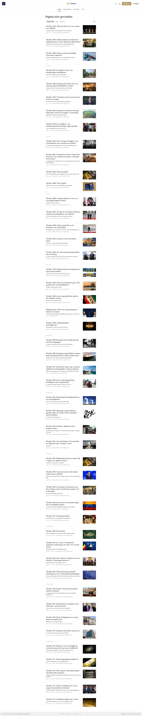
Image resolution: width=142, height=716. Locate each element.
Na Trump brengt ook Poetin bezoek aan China (59, 216)
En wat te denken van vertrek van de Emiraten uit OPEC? (62, 256)
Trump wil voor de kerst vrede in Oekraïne (58, 608)
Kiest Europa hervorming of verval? (56, 562)
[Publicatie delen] (119, 3)
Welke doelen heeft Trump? (53, 300)
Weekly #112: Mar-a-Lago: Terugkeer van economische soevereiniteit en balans (62, 142)
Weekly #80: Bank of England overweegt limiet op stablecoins (62, 618)
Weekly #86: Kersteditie (55, 531)
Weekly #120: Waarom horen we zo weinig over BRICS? (62, 27)
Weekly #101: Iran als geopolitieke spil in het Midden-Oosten (62, 297)
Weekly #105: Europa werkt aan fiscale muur (61, 240)
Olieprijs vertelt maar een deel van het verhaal (59, 88)
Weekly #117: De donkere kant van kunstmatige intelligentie (59, 71)
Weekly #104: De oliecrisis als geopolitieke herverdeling (63, 253)
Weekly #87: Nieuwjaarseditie (58, 516)
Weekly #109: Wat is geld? (56, 183)
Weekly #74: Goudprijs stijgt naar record (62, 699)
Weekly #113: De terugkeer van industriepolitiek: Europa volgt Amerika (61, 125)
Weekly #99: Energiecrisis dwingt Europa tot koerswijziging (62, 341)
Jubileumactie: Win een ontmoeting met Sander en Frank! (61, 311)
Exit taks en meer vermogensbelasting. (57, 243)
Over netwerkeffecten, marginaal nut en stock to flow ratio (62, 174)
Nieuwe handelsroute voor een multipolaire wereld (60, 57)
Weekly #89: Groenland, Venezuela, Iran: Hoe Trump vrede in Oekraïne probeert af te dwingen (62, 489)
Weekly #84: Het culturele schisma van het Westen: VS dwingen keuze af (63, 559)
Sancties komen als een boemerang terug (57, 273)
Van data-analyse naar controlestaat (56, 74)
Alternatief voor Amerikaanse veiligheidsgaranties (60, 44)
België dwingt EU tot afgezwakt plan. (56, 549)
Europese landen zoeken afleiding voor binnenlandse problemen (61, 594)
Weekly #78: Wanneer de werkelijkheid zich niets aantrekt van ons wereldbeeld (62, 647)
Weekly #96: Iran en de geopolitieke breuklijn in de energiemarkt (60, 381)
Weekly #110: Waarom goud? (57, 172)
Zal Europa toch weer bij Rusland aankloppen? (59, 358)
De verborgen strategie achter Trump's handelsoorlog (61, 145)
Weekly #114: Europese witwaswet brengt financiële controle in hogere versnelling (62, 112)
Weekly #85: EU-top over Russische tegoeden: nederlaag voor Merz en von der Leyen (62, 545)
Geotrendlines (54, 316)
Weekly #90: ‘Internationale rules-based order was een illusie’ (62, 473)
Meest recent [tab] (50, 21)
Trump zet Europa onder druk (54, 493)
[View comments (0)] (59, 35)
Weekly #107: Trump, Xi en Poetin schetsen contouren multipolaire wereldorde (63, 213)
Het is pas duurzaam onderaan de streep (57, 401)
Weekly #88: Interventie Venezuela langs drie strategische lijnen (62, 504)
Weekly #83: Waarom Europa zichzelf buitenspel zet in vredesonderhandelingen (63, 573)
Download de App (77, 714)
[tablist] (56, 21)
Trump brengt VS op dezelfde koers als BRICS (58, 30)
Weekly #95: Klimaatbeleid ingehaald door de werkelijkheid (63, 398)
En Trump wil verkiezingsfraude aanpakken (58, 101)
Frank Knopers (56, 32)
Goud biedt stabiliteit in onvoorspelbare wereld (59, 701)
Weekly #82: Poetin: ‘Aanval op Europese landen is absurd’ (62, 590)
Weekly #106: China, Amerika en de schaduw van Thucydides (60, 226)
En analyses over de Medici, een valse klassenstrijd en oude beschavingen (63, 161)
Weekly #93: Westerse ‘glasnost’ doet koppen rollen (60, 427)
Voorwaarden (19, 714)
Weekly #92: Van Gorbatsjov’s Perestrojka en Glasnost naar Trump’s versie (62, 442)
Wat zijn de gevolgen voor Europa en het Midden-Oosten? (62, 371)
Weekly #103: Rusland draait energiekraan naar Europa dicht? (63, 270)
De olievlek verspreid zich (53, 417)
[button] (59, 9)
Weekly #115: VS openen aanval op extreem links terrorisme (63, 98)
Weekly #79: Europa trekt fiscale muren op (62, 631)
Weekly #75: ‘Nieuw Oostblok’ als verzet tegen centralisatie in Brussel (61, 687)
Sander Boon (66, 32)
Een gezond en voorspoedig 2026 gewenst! (58, 518)
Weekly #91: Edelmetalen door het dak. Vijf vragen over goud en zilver (63, 459)
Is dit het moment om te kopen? (55, 463)
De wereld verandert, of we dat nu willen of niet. (59, 650)
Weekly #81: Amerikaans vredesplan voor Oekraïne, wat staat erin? (62, 605)
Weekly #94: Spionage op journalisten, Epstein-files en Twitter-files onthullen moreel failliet (61, 413)
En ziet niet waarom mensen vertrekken (57, 633)
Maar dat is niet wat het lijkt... (54, 621)
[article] (71, 30)
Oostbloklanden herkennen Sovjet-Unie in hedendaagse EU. (63, 690)
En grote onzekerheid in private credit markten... (59, 344)
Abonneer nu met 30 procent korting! (56, 327)
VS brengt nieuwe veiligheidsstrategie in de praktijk (60, 507)
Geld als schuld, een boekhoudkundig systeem (59, 185)
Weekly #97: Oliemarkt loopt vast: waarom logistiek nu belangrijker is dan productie (63, 368)
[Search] (116, 3)
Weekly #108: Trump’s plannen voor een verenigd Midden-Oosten (62, 199)
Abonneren (126, 3)
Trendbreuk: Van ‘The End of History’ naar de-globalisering (62, 229)
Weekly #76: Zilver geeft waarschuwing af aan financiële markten (62, 672)
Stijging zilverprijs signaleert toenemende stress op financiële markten (63, 675)
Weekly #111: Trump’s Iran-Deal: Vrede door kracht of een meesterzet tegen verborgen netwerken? (63, 157)
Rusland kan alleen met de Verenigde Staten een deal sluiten (63, 576)
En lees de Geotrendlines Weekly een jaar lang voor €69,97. (63, 314)
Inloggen (136, 3)
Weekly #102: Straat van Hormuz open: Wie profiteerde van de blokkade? (63, 284)
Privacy (13, 714)
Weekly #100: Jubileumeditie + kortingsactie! (58, 324)
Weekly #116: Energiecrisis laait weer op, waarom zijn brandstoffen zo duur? (62, 85)
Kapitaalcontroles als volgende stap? (56, 115)
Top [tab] (57, 21)
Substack (123, 714)
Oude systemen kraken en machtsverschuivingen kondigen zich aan (63, 431)
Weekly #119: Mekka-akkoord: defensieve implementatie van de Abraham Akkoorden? (63, 41)
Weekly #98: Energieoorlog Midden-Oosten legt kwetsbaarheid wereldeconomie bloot (63, 354)
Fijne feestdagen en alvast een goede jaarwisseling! (60, 533)
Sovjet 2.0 (49, 446)
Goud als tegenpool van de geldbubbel (57, 661)
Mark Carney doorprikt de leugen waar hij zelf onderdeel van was (63, 477)
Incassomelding (26, 714)
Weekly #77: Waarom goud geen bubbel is (62, 659)
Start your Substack (66, 714)
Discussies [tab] (62, 21)
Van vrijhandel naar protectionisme (56, 128)
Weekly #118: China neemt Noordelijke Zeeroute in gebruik (61, 54)
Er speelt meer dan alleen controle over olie (58, 384)
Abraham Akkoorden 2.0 (53, 203)
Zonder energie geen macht (54, 287)
